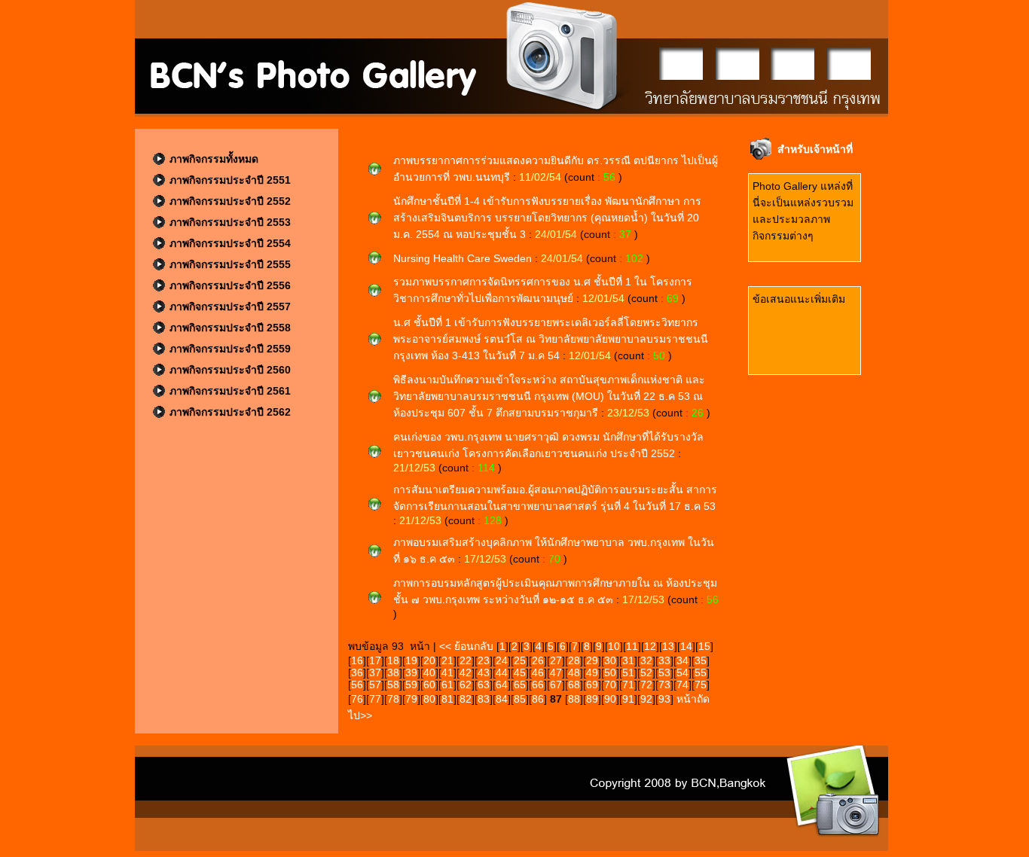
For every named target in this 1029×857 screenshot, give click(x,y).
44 (502, 672)
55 (701, 672)
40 (429, 672)
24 (502, 660)
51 (628, 672)
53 (664, 672)
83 (484, 699)
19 (411, 660)
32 (646, 660)
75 (701, 685)
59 (411, 685)
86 (538, 699)
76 (357, 699)
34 (682, 660)
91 (628, 699)
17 (375, 660)
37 (375, 672)
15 (704, 646)
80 (429, 699)
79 (411, 699)
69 (592, 685)
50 (610, 672)
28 (574, 660)
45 (520, 672)
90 (610, 699)
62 (466, 685)
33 (664, 660)
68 (574, 685)
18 (393, 660)
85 (520, 699)
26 (538, 660)
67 (556, 685)
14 (686, 646)
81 (447, 699)
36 (357, 672)
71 (628, 685)
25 (520, 660)
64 (502, 685)
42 (466, 672)
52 (646, 672)
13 (668, 646)
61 (447, 685)
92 (646, 699)
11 (632, 646)
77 (375, 699)
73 (664, 685)
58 (393, 685)
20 (429, 660)
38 (393, 672)
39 (411, 672)
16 (357, 660)
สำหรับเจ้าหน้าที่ (815, 149)
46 (538, 672)
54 (682, 672)
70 (610, 685)
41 (447, 672)
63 (484, 685)
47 (556, 672)
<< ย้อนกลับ (467, 646)
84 (502, 699)
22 (466, 660)
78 (393, 699)
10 (614, 646)
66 (538, 685)
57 (375, 685)
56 (357, 685)
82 (466, 699)
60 (429, 685)
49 (592, 672)
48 (574, 672)
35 (701, 660)
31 (628, 660)
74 (682, 685)
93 (664, 699)
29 (592, 660)
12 (650, 646)
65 (520, 685)
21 (447, 660)
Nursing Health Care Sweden (464, 258)
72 (646, 685)
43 (484, 672)
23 (484, 660)
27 (556, 660)
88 (574, 699)
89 (592, 699)
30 (610, 660)
